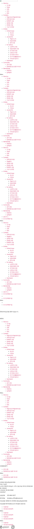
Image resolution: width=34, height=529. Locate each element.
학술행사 (9, 161)
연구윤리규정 (13, 50)
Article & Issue (10, 31)
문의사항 (12, 43)
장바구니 (5, 217)
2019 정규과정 (11, 19)
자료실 (12, 35)
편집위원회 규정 (14, 49)
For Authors (10, 45)
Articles (5, 29)
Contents (5, 15)
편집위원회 (13, 41)
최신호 (12, 33)
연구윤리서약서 (14, 54)
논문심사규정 (13, 52)
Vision (8, 7)
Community (6, 62)
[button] (17, 74)
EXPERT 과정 (10, 21)
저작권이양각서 (14, 58)
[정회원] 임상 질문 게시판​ (14, 66)
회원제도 (9, 70)
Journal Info (10, 37)
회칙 (8, 13)
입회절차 (9, 72)
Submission (10, 60)
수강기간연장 (10, 27)
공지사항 (9, 64)
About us (5, 3)
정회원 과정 (10, 23)
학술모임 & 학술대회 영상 (14, 17)
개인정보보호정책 (8, 509)
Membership (6, 68)
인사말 (8, 5)
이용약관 (5, 507)
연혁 (8, 9)
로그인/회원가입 (7, 219)
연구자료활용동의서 (15, 56)
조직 (8, 11)
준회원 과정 (10, 25)
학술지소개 (13, 39)
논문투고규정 (13, 47)
